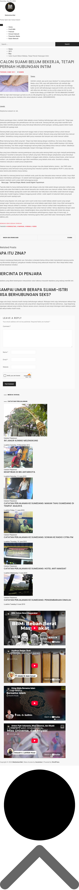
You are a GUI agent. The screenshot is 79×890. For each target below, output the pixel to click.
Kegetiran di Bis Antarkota (19, 472)
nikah (28, 226)
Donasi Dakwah (13, 34)
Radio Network (13, 38)
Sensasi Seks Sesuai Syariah (11, 223)
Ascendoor (38, 762)
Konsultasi (11, 226)
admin (21, 72)
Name (5, 352)
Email (5, 360)
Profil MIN (11, 29)
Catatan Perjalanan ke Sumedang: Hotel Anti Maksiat (35, 568)
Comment (7, 326)
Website (5, 367)
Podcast (11, 32)
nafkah (21, 226)
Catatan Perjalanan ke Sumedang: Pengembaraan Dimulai (37, 599)
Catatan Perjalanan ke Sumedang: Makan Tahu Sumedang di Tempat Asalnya (39, 504)
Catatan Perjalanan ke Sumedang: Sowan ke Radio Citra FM (38, 537)
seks (35, 226)
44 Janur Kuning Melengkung (21, 440)
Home (10, 27)
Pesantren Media (14, 36)
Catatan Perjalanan (10, 438)
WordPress (55, 762)
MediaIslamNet (10, 15)
